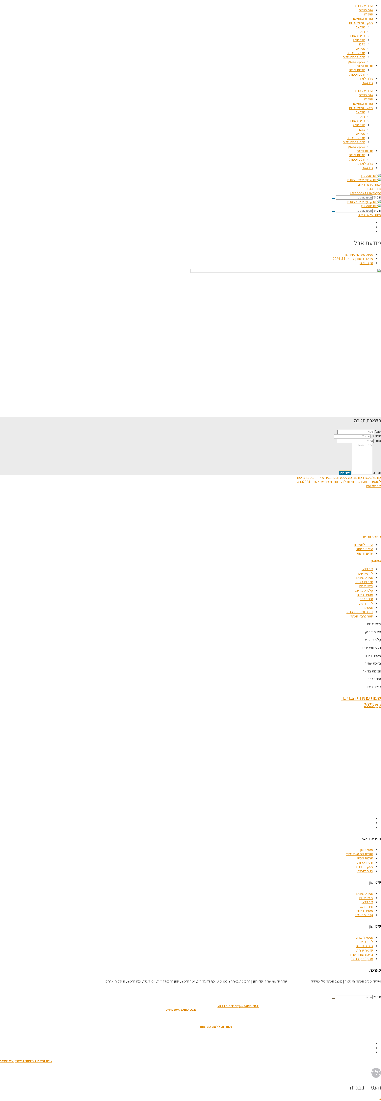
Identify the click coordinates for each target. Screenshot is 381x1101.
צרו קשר (367, 83)
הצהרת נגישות (188, 1018)
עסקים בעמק (356, 61)
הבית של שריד (363, 5)
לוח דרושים (366, 603)
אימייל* (376, 436)
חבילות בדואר (364, 582)
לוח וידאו (367, 569)
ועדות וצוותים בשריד (359, 612)
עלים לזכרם (365, 78)
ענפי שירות (366, 586)
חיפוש (377, 197)
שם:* (378, 431)
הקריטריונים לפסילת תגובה (363, 989)
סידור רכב (366, 599)
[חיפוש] (333, 198)
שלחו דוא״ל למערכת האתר (215, 1027)
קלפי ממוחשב (364, 590)
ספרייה (360, 48)
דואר (362, 31)
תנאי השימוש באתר (210, 1018)
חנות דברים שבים (354, 57)
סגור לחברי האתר (361, 616)
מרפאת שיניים (356, 53)
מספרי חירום (365, 594)
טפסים (368, 607)
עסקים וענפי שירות (361, 22)
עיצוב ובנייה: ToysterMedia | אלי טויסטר (26, 1061)
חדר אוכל (359, 40)
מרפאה (360, 27)
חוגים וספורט (356, 74)
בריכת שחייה (357, 35)
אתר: (377, 440)
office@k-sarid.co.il (180, 1009)
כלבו (362, 44)
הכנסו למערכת (363, 544)
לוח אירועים (365, 573)
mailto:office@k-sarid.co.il (238, 1006)
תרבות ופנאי (365, 65)
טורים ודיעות (365, 553)
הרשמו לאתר (364, 549)
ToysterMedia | (298, 981)
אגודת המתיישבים (361, 18)
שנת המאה (366, 10)
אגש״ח (368, 14)
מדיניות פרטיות (168, 1018)
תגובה (377, 472)
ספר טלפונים (364, 577)
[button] (372, 537)
